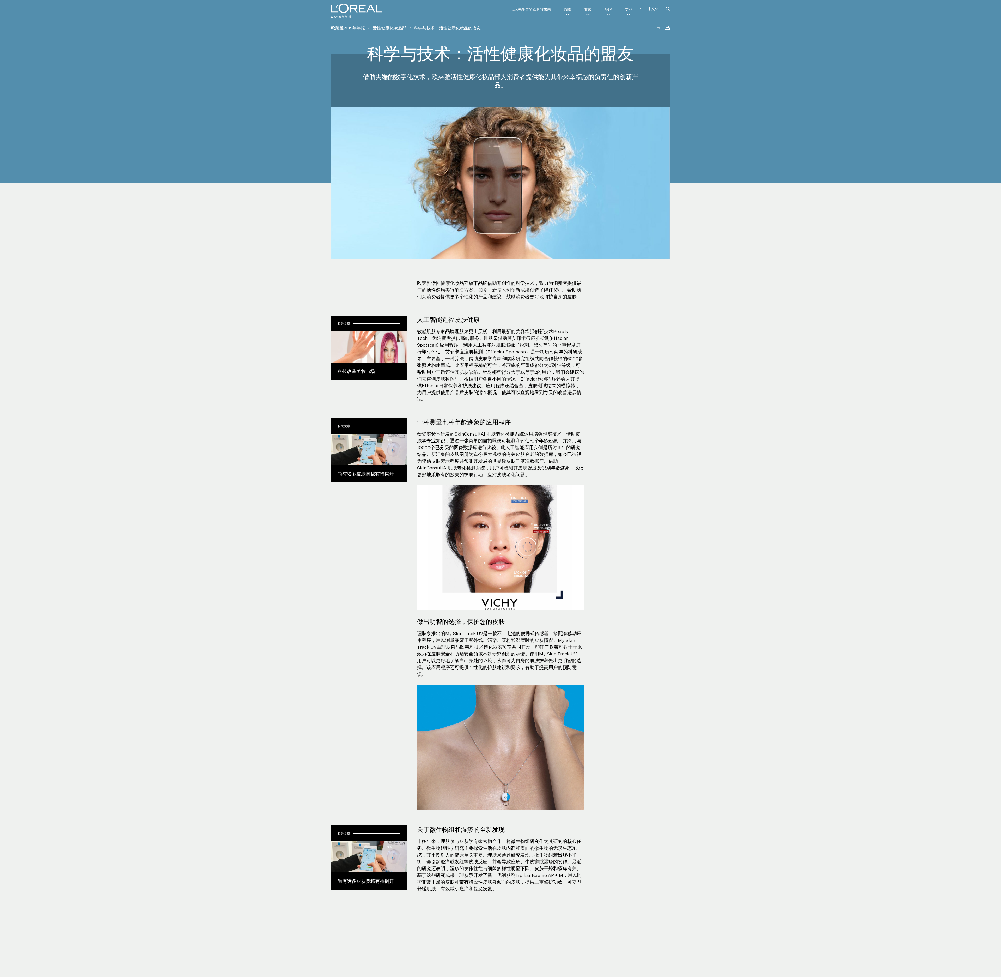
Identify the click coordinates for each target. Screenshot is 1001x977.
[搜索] (668, 9)
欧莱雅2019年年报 (348, 27)
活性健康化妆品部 (389, 27)
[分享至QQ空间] (642, 33)
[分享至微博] (634, 33)
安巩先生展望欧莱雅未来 (531, 9)
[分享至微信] (649, 33)
